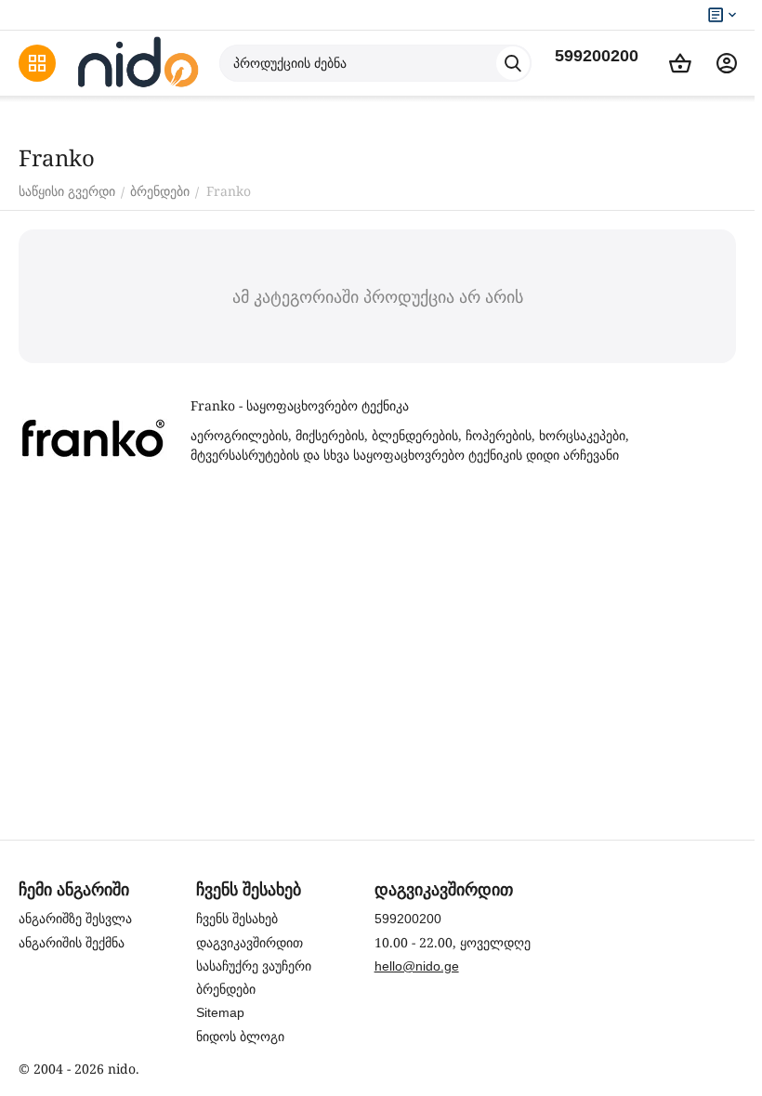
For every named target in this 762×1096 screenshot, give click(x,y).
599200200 (596, 55)
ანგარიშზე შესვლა (75, 918)
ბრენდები (226, 989)
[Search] (513, 63)
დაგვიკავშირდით (249, 942)
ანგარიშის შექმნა (72, 942)
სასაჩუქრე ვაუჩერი (253, 966)
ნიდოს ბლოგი (240, 1036)
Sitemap (220, 1012)
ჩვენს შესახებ (237, 918)
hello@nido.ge (416, 966)
